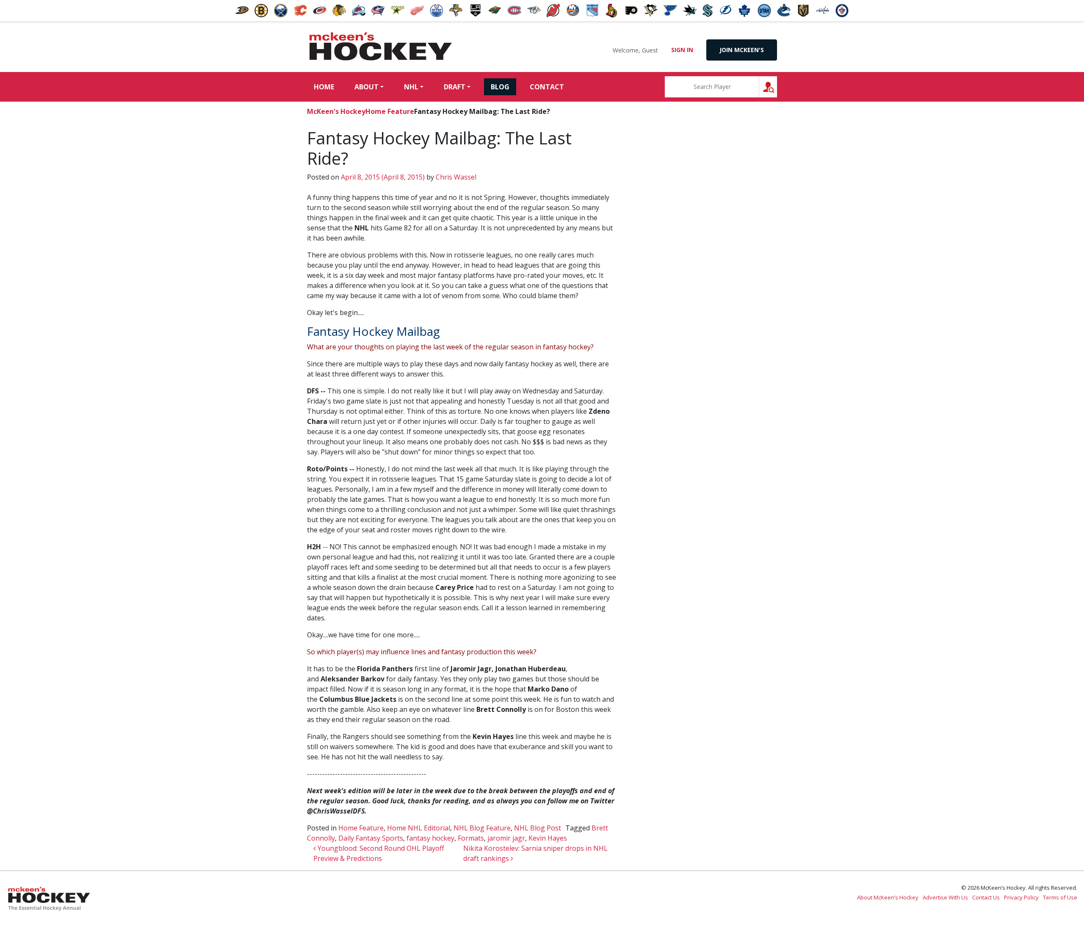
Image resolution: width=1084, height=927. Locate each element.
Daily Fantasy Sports (370, 838)
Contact (547, 86)
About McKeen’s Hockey (887, 897)
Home (324, 86)
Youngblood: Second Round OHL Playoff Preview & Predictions (378, 853)
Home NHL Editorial (418, 828)
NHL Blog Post (537, 828)
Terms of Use (1060, 897)
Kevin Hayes (547, 838)
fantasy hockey (430, 838)
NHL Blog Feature (482, 828)
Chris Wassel (455, 177)
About (366, 86)
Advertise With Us (945, 897)
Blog (500, 86)
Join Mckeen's (741, 50)
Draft (454, 86)
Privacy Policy (1021, 897)
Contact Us (986, 897)
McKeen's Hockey (380, 47)
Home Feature (389, 111)
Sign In (682, 50)
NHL (411, 86)
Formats (471, 838)
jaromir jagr (506, 838)
